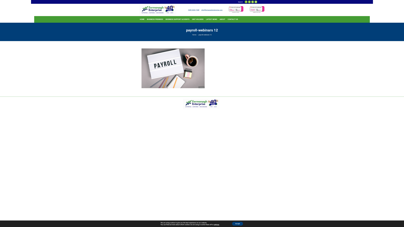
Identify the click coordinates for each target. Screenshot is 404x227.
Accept (237, 224)
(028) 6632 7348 (193, 10)
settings (216, 225)
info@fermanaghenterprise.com (212, 10)
